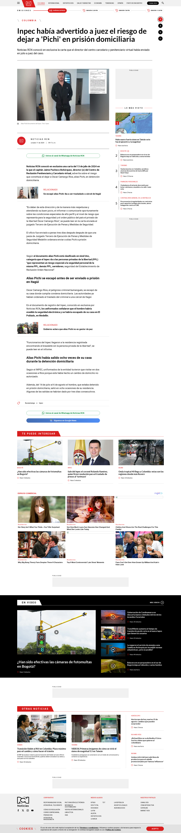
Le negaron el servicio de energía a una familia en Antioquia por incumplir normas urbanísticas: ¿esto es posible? (144, 647)
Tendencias (109, 3)
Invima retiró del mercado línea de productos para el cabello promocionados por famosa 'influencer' (147, 759)
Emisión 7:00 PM (124, 10)
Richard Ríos (136, 735)
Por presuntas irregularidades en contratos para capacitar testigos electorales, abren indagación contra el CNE (136, 203)
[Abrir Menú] (18, 3)
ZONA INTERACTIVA (147, 805)
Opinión (120, 3)
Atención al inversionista (49, 818)
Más (155, 602)
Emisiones (24, 10)
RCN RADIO (94, 808)
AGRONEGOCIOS (119, 808)
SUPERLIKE (144, 808)
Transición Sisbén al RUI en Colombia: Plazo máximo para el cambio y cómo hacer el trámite (41, 749)
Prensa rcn (48, 815)
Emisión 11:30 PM (156, 10)
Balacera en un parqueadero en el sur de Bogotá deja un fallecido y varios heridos (135, 155)
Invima (133, 753)
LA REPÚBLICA (119, 802)
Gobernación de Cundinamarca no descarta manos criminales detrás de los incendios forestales (144, 614)
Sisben (19, 745)
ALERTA (93, 813)
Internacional (53, 3)
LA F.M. (93, 810)
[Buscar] (163, 3)
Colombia (41, 3)
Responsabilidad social (53, 802)
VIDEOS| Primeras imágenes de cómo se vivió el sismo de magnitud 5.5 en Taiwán (93, 749)
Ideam (120, 468)
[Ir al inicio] (29, 3)
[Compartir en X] (160, 32)
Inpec (41, 403)
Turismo (123, 165)
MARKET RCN (145, 810)
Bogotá (123, 151)
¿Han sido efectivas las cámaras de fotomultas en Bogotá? (39, 472)
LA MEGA (94, 819)
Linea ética (69, 812)
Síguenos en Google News (65, 420)
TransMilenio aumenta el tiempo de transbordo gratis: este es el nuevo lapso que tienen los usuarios (144, 631)
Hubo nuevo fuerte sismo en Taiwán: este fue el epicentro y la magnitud (132, 140)
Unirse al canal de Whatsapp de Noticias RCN (65, 156)
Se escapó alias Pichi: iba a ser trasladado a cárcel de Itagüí (72, 194)
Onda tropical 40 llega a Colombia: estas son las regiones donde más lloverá (141, 472)
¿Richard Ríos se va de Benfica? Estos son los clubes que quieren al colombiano (146, 740)
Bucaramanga (30, 403)
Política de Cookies (113, 830)
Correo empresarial (51, 812)
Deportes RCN (68, 3)
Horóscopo (135, 716)
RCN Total (95, 805)
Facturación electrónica (74, 802)
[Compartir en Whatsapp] (160, 38)
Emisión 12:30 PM (92, 10)
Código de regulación (52, 809)
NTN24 (93, 802)
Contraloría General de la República (135, 198)
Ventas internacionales (74, 809)
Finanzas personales (129, 182)
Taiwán (118, 136)
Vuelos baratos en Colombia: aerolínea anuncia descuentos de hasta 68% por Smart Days (134, 171)
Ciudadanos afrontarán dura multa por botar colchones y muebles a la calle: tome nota (135, 187)
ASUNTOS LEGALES (120, 805)
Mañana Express (59, 10)
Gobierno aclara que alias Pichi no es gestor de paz (68, 329)
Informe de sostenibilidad (70, 806)
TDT (103, 802)
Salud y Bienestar (84, 3)
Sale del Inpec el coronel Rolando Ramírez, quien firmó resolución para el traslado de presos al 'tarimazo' (88, 474)
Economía (98, 3)
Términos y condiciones (89, 828)
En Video (29, 602)
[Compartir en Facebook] (160, 26)
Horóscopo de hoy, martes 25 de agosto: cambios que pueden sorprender (144, 721)
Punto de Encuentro (134, 3)
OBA (66, 815)
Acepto (155, 829)
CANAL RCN (153, 3)
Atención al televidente (53, 805)
